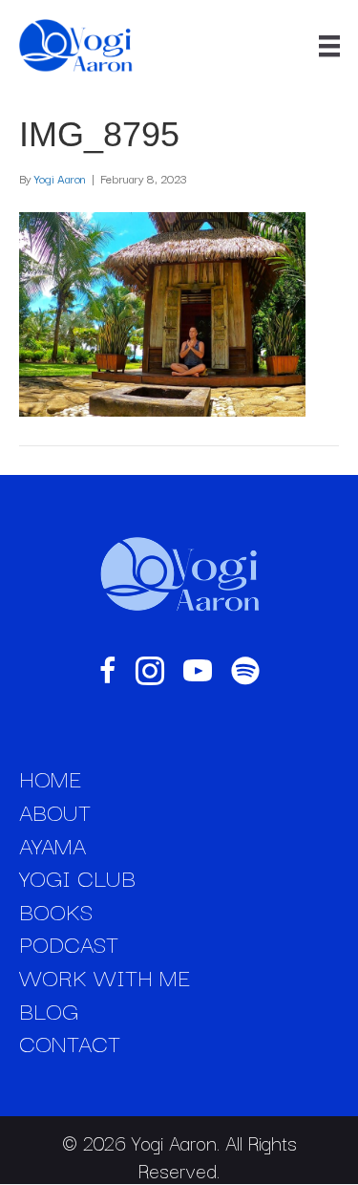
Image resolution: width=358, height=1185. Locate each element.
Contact (69, 1042)
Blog (48, 1010)
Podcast (68, 943)
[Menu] (329, 46)
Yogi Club (77, 877)
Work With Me (104, 976)
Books (56, 910)
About (55, 811)
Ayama (52, 845)
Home (50, 778)
